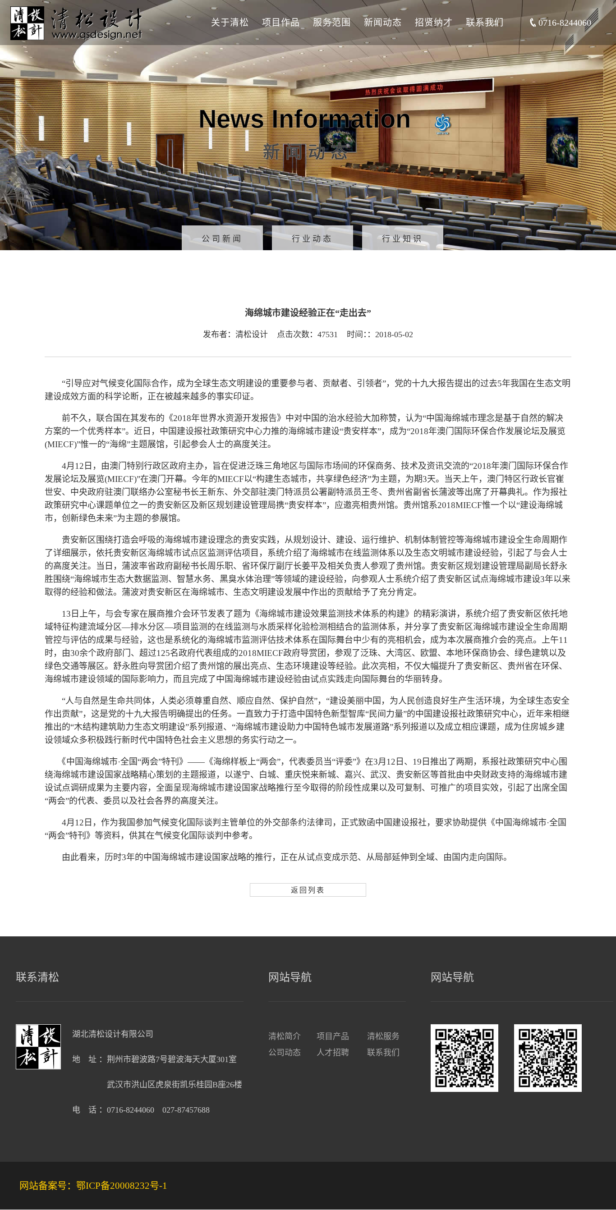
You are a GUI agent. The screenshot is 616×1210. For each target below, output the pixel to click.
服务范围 (332, 23)
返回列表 (308, 890)
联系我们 (485, 23)
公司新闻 (222, 238)
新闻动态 (383, 23)
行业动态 (312, 238)
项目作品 (281, 23)
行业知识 (402, 238)
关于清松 (230, 23)
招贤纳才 (434, 23)
